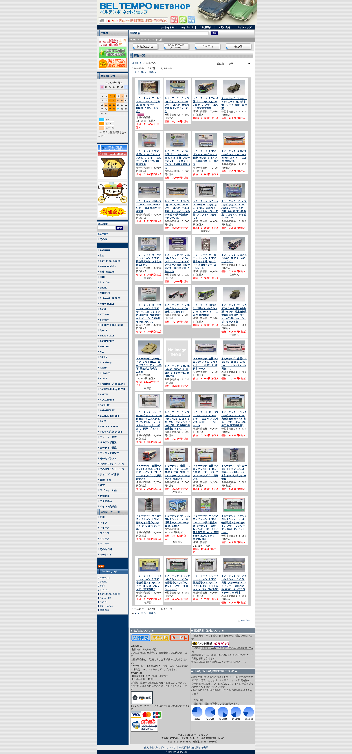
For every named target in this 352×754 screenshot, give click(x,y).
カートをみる (167, 27)
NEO (102, 351)
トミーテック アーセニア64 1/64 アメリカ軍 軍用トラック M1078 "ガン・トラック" (149, 105)
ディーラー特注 (108, 437)
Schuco (104, 319)
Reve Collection (111, 431)
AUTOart (105, 293)
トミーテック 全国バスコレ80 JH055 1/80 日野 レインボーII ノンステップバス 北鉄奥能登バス (149, 472)
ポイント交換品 (108, 506)
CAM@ (103, 309)
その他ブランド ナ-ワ (112, 469)
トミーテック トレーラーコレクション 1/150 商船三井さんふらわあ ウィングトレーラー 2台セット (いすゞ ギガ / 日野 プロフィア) (149, 422)
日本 (102, 517)
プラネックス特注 (109, 453)
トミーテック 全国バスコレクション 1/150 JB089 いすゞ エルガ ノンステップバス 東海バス (205, 472)
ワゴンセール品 (108, 490)
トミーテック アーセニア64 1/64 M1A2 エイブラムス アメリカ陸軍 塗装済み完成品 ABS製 (149, 365)
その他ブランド (108, 458)
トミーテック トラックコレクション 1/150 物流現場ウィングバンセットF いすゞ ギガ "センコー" (177, 583)
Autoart (105, 577)
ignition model (110, 261)
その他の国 (106, 549)
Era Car (105, 282)
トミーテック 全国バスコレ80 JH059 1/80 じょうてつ (234, 258)
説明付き (137, 63)
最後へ (152, 72)
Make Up (105, 598)
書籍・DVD (105, 479)
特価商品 (104, 495)
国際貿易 (104, 610)
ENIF (103, 277)
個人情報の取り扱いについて (159, 747)
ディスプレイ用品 (109, 474)
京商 (102, 585)
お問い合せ (224, 27)
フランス (104, 533)
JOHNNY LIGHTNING (111, 325)
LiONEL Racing (109, 415)
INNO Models (108, 266)
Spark (103, 330)
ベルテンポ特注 (108, 442)
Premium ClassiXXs (112, 383)
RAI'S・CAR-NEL (110, 426)
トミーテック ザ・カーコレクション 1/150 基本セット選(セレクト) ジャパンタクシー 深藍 (234, 472)
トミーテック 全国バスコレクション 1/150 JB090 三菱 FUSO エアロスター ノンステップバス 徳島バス (177, 472)
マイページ (187, 27)
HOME (133, 39)
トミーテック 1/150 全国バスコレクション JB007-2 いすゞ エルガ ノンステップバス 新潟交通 (148, 158)
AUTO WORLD (107, 303)
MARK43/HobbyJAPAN (112, 389)
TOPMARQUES (107, 341)
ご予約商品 (106, 501)
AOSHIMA (105, 250)
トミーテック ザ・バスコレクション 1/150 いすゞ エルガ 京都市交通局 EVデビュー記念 (177, 105)
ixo (102, 255)
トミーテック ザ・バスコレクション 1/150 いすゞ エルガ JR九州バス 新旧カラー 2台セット (205, 419)
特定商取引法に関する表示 (193, 747)
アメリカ (104, 544)
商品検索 (103, 224)
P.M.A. (104, 589)
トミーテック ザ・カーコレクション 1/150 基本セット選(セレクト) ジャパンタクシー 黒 (149, 522)
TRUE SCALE (107, 335)
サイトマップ (244, 27)
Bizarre (105, 373)
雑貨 (102, 485)
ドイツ (103, 522)
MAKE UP (105, 405)
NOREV (103, 357)
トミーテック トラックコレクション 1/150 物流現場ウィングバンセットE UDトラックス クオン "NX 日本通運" (206, 583)
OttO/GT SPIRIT (110, 298)
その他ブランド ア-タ (112, 463)
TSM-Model (106, 606)
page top (245, 620)
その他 (103, 239)
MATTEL (104, 394)
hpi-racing (107, 271)
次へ (143, 72)
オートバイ (106, 554)
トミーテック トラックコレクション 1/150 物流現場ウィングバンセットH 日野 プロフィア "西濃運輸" (149, 583)
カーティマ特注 (108, 447)
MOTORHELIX (107, 410)
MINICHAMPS (107, 399)
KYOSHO (104, 314)
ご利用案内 (206, 27)
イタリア (104, 538)
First (103, 378)
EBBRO (103, 287)
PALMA (103, 367)
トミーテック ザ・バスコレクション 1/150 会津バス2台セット (177, 308)
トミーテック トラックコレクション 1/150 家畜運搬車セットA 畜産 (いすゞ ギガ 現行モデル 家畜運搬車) (234, 419)
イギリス (104, 527)
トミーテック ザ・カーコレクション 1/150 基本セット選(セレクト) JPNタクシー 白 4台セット (205, 262)
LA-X (103, 421)
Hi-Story (106, 362)
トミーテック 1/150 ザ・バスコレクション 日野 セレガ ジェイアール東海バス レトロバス (205, 158)
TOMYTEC (103, 234)
